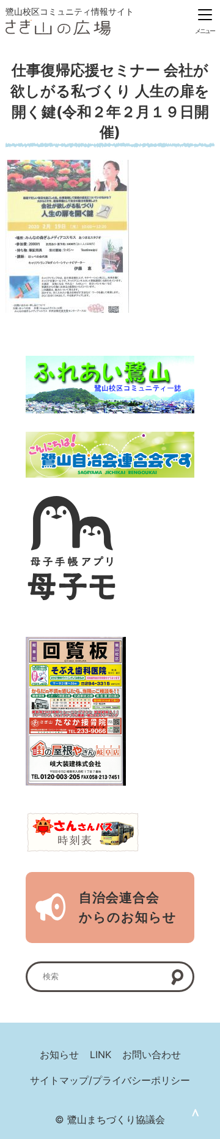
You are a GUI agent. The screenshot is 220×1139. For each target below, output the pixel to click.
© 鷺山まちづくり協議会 (110, 1119)
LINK (100, 1054)
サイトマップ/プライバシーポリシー (110, 1080)
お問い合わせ (151, 1054)
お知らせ (59, 1054)
